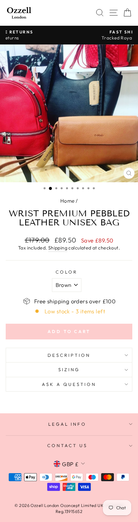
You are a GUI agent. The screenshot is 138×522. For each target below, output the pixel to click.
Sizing (69, 369)
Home (67, 201)
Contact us (67, 445)
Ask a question (69, 384)
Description (69, 355)
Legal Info (67, 424)
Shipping (57, 248)
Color (66, 272)
